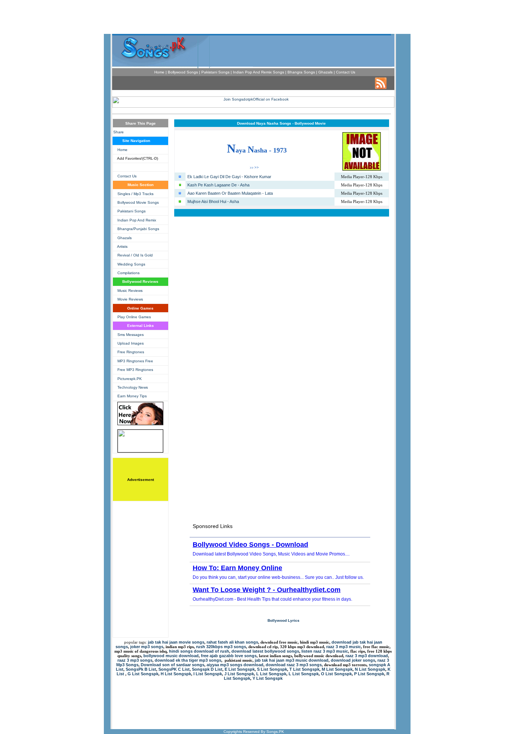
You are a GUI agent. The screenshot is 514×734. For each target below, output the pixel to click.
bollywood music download (171, 655)
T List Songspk (304, 669)
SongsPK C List (174, 669)
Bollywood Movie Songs (138, 202)
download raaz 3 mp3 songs (294, 664)
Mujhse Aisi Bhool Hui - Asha (213, 201)
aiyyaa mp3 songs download (235, 664)
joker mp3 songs (146, 646)
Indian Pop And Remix (136, 220)
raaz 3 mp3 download (366, 655)
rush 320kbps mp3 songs (221, 646)
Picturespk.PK (129, 379)
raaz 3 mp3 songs (134, 660)
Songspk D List (207, 669)
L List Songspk (271, 673)
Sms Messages (130, 335)
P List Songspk (369, 673)
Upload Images (130, 343)
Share (118, 132)
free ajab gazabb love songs (229, 655)
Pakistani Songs (131, 211)
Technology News (132, 387)
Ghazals (124, 238)
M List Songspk (337, 669)
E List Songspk (240, 669)
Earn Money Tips (132, 396)
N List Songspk (370, 669)
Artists (122, 246)
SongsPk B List (141, 669)
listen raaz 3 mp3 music (324, 651)
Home (122, 150)
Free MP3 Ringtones (135, 370)
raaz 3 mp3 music (343, 646)
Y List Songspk (267, 678)
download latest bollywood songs (265, 651)
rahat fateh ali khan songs (232, 642)
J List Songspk (239, 673)
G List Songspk (143, 673)
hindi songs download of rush (199, 651)
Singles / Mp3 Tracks (135, 194)
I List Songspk (207, 673)
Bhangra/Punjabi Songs (138, 229)
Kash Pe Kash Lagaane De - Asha (218, 185)
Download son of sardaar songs (172, 664)
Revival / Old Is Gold (135, 255)
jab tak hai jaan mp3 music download (291, 660)
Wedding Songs (131, 264)
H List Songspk (176, 673)
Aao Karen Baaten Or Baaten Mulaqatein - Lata (230, 193)
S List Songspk (272, 669)
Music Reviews (130, 290)
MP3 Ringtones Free (135, 361)
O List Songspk (336, 673)
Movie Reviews (130, 299)
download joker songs (353, 660)
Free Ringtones (130, 352)
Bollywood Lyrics (284, 620)
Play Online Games (134, 317)
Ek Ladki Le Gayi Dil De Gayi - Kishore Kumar (229, 176)
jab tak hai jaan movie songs (176, 642)
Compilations (128, 273)
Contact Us (127, 176)
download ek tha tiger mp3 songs (188, 660)
